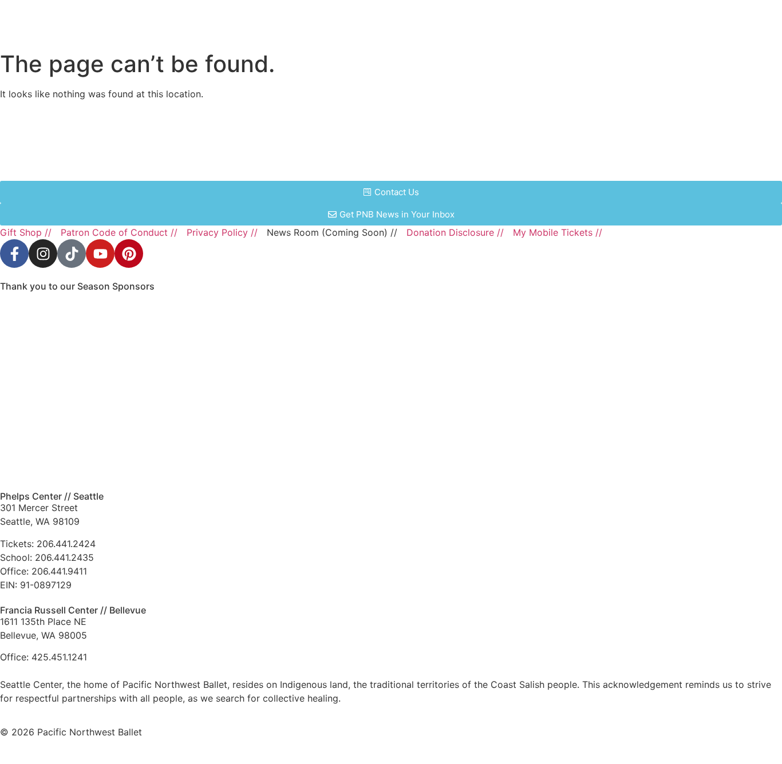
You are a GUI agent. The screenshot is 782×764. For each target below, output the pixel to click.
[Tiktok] (71, 253)
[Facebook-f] (14, 253)
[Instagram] (43, 253)
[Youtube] (100, 253)
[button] (709, 23)
